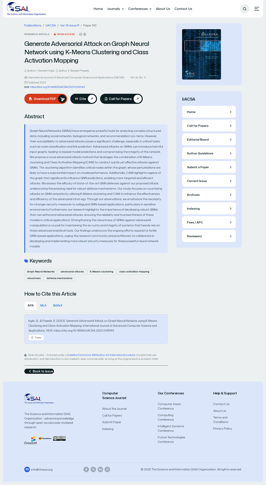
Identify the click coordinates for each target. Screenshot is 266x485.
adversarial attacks (72, 271)
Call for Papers (112, 415)
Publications (32, 25)
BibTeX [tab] (58, 305)
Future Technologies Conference (171, 439)
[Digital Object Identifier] (45, 438)
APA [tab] (31, 305)
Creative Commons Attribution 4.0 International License (101, 355)
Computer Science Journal (114, 395)
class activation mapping (134, 271)
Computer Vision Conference (169, 406)
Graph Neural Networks (41, 271)
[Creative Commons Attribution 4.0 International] (82, 34)
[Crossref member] (30, 440)
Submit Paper (111, 422)
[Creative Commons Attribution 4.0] (59, 438)
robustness (34, 278)
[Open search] (244, 8)
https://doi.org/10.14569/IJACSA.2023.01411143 (57, 87)
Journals (113, 9)
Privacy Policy (222, 428)
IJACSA (51, 25)
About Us (163, 9)
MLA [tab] (43, 305)
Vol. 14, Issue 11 (69, 25)
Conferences (138, 9)
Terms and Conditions (220, 419)
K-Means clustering (101, 271)
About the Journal (114, 409)
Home (98, 9)
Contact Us (183, 9)
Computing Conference (166, 417)
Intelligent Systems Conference (171, 428)
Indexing (108, 429)
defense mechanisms (59, 278)
